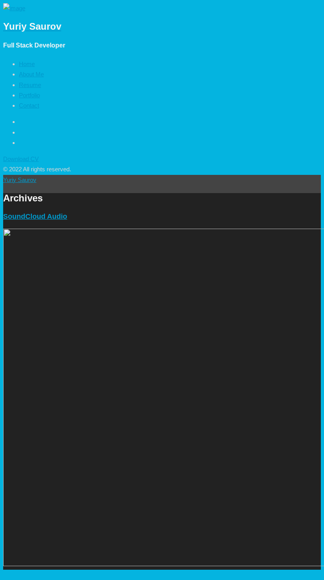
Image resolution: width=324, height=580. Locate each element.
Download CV (21, 158)
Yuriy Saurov (19, 179)
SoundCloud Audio (35, 216)
